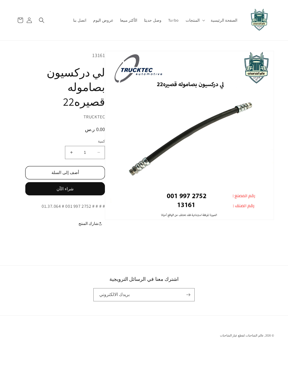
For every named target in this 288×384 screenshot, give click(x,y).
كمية (101, 141)
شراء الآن (65, 188)
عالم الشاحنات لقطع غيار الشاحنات (242, 335)
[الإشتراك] (188, 294)
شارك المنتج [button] (88, 223)
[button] (194, 20)
